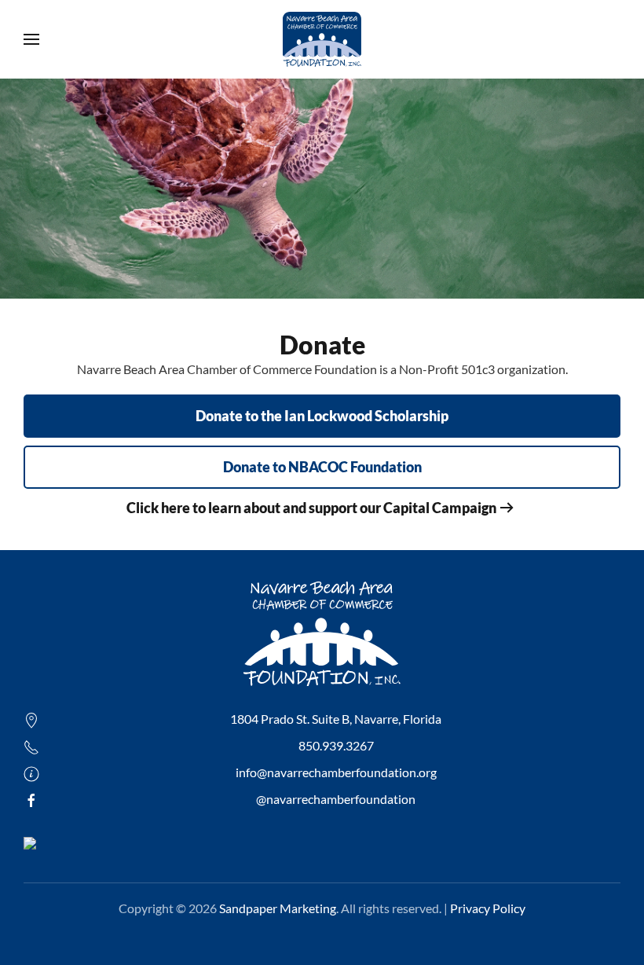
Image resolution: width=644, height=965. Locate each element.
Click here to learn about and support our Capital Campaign (311, 507)
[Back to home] (322, 39)
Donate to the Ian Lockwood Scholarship (322, 415)
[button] (31, 39)
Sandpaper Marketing (277, 908)
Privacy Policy (487, 908)
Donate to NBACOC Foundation (322, 466)
